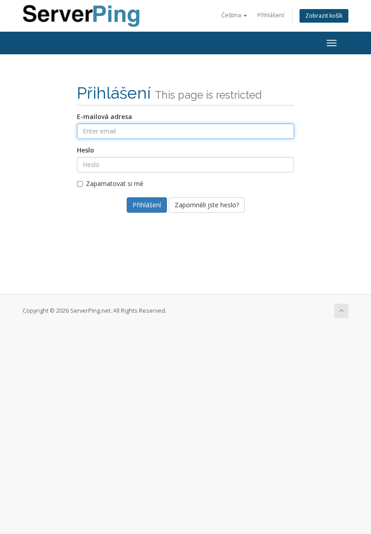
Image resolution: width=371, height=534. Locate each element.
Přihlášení (270, 15)
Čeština (232, 15)
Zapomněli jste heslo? (207, 204)
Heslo (85, 150)
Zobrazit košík (323, 15)
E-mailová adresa (104, 116)
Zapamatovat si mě (114, 183)
